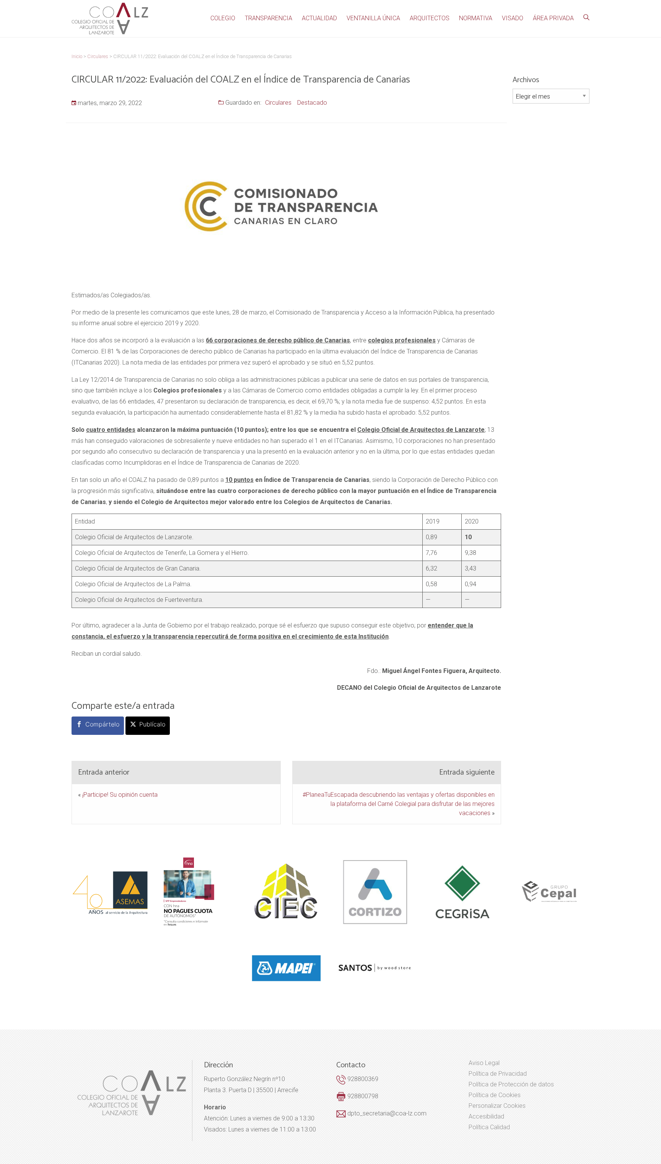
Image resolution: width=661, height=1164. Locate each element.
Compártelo (102, 724)
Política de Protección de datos (511, 1084)
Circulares (278, 102)
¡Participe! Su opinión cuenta (120, 794)
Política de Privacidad (498, 1074)
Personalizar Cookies (497, 1106)
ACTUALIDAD (319, 18)
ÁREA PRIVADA (553, 18)
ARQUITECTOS (429, 18)
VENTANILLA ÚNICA (373, 18)
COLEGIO (222, 18)
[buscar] (586, 17)
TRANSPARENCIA (268, 18)
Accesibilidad (486, 1117)
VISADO (512, 18)
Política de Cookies (495, 1095)
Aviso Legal (484, 1063)
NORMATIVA (475, 18)
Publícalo (152, 724)
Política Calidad (489, 1127)
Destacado (312, 102)
